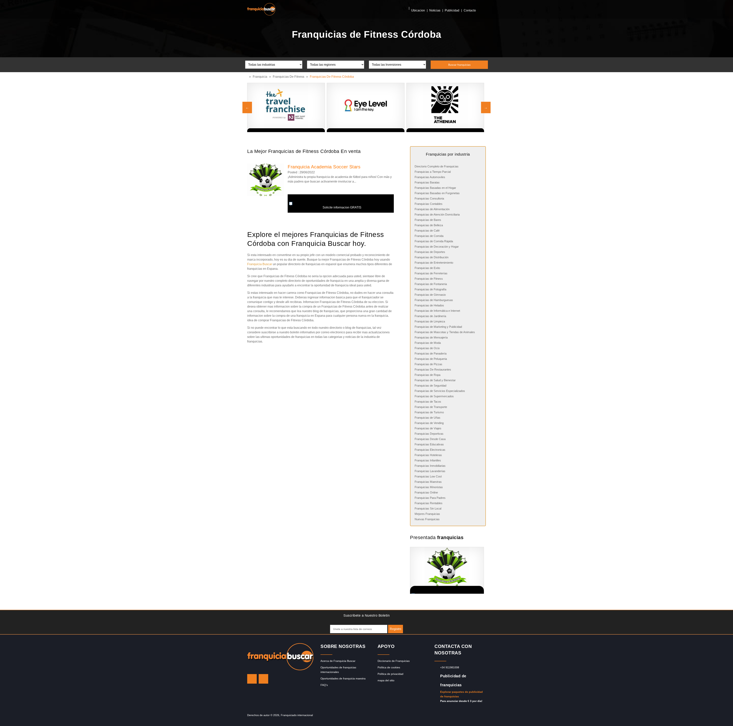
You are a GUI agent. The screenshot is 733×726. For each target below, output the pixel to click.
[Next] (486, 107)
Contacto (470, 10)
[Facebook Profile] (263, 679)
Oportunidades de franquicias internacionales (338, 670)
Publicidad (452, 10)
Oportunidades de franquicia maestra (343, 678)
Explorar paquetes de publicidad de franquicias (461, 694)
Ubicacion (418, 10)
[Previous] (247, 107)
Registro (395, 629)
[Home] (248, 76)
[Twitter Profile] (252, 679)
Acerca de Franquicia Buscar (337, 660)
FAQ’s (324, 684)
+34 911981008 (449, 667)
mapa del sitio (386, 680)
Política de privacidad (390, 673)
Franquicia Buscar (259, 264)
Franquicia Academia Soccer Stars (324, 166)
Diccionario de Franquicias (394, 660)
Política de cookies (389, 667)
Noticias (434, 10)
